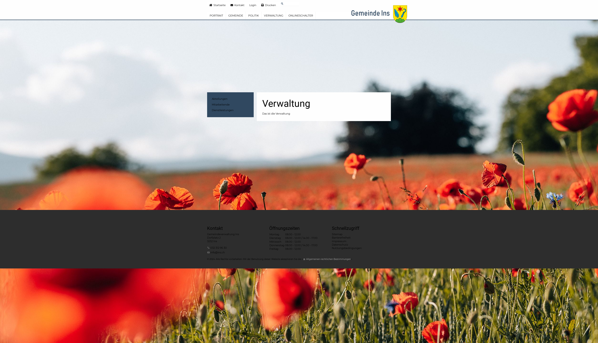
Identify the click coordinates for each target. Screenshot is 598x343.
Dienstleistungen (223, 110)
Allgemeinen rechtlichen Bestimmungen (328, 259)
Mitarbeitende (221, 104)
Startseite (220, 5)
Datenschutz (340, 244)
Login (252, 5)
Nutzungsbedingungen (347, 248)
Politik (253, 15)
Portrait (216, 15)
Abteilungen (220, 98)
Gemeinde (235, 15)
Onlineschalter (300, 15)
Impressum (339, 241)
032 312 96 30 (218, 247)
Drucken (270, 5)
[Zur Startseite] (379, 15)
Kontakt (239, 5)
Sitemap (337, 234)
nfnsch (218, 252)
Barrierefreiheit (341, 237)
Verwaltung (273, 15)
